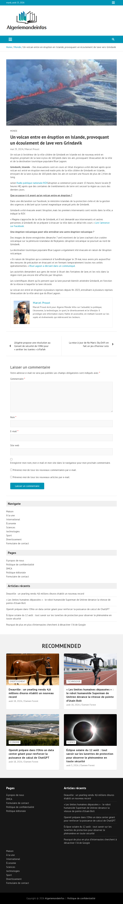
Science (71, 742)
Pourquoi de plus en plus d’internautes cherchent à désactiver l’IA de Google (46, 624)
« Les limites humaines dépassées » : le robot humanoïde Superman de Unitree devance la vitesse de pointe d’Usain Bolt (90, 695)
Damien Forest (31, 701)
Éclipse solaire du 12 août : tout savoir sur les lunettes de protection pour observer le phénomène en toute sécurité (89, 755)
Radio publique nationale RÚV (32, 182)
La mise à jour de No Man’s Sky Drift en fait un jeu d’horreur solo (89, 344)
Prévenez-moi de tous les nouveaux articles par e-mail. (41, 477)
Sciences (10, 527)
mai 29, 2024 (16, 149)
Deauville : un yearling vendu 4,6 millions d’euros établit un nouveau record (45, 593)
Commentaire (17, 378)
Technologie (74, 681)
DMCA (9, 568)
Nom (13, 417)
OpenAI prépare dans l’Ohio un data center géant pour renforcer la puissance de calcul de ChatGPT (58, 609)
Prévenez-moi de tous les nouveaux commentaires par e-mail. (44, 470)
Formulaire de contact (17, 543)
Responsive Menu (113, 2)
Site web (14, 445)
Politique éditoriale (16, 572)
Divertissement (14, 539)
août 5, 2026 (72, 765)
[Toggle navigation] (10, 39)
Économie (11, 523)
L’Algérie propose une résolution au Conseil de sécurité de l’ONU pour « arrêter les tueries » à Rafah (32, 346)
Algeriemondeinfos (54, 898)
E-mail (14, 431)
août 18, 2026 (15, 701)
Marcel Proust (32, 149)
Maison (9, 511)
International (13, 519)
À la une (10, 515)
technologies (13, 531)
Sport (9, 535)
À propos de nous (15, 560)
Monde (13, 131)
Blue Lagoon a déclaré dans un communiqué (52, 265)
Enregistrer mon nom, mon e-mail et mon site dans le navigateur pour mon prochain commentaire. (60, 462)
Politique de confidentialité (20, 564)
